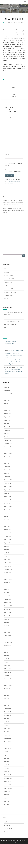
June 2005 (6, 695)
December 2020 (8, 393)
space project (7, 289)
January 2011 (7, 496)
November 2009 (8, 533)
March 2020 (7, 400)
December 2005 (8, 675)
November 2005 (8, 678)
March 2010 (7, 526)
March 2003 (7, 735)
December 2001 (8, 778)
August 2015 (7, 420)
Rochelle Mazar (18, 22)
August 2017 (7, 417)
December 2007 (8, 606)
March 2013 (7, 463)
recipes (6, 285)
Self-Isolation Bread (15, 347)
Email (6, 147)
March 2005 (7, 705)
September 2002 (8, 755)
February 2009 (7, 562)
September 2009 (8, 539)
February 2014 (7, 440)
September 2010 (8, 506)
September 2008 (8, 579)
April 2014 (6, 437)
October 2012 (7, 470)
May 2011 (6, 493)
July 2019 (6, 403)
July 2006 (6, 652)
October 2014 (7, 427)
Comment (8, 118)
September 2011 (8, 486)
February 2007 (7, 635)
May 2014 (6, 433)
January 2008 (7, 602)
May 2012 (6, 473)
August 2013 (7, 456)
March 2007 (7, 632)
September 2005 (8, 685)
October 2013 (7, 450)
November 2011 (8, 483)
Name (7, 140)
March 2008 (7, 596)
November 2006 (8, 645)
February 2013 (7, 466)
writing (6, 298)
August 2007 (7, 616)
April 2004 (6, 725)
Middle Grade (7, 318)
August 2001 (7, 791)
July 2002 (6, 758)
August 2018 (7, 410)
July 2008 (6, 586)
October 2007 (7, 609)
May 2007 (6, 625)
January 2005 (7, 712)
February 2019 (7, 407)
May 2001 (6, 801)
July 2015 (6, 423)
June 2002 (6, 761)
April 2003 (6, 731)
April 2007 (6, 629)
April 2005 (6, 702)
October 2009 (7, 536)
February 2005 (7, 708)
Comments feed (8, 828)
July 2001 (6, 794)
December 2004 (8, 715)
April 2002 (6, 768)
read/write (6, 282)
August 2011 (7, 490)
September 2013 (8, 453)
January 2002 (7, 775)
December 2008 (8, 569)
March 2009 (7, 559)
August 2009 (7, 543)
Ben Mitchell (7, 341)
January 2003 (7, 741)
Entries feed (7, 825)
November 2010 (8, 499)
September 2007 (8, 612)
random (7, 79)
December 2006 (8, 642)
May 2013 (6, 460)
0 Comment (14, 24)
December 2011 (8, 480)
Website (7, 154)
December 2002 (8, 745)
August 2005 (7, 688)
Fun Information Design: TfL (11, 324)
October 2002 (7, 751)
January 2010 (7, 529)
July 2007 (6, 619)
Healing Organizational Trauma (12, 321)
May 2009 (6, 553)
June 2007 (6, 622)
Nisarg (14, 842)
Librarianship (7, 279)
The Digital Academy (9, 292)
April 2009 (6, 556)
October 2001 (7, 784)
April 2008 (6, 592)
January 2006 (7, 672)
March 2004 (7, 728)
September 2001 (8, 788)
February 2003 (7, 738)
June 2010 (6, 516)
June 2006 (6, 655)
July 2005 (6, 692)
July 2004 (6, 718)
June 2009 (6, 549)
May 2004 (6, 722)
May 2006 (6, 659)
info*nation (7, 275)
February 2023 (7, 390)
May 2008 (6, 589)
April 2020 (6, 397)
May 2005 (6, 698)
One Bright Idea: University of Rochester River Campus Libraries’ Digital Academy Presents (13, 362)
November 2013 (8, 446)
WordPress (19, 840)
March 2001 (7, 808)
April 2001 (6, 804)
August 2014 (7, 430)
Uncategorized (8, 295)
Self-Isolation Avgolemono (11, 328)
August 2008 (7, 582)
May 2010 (6, 519)
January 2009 (7, 566)
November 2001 (8, 781)
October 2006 (7, 649)
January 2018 (7, 413)
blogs (5, 272)
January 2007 (7, 639)
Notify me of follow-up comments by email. (13, 164)
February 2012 (7, 476)
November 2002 (8, 748)
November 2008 (8, 572)
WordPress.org (8, 832)
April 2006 (6, 662)
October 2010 (7, 503)
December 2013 (8, 443)
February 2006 (7, 669)
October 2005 (7, 682)
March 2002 (7, 771)
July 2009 (6, 546)
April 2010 (6, 523)
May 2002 (6, 765)
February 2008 (7, 599)
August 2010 (7, 509)
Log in (5, 822)
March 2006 (7, 665)
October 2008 (7, 576)
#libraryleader (7, 269)
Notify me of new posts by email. (13, 171)
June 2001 (6, 798)
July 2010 (6, 513)
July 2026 (6, 387)
